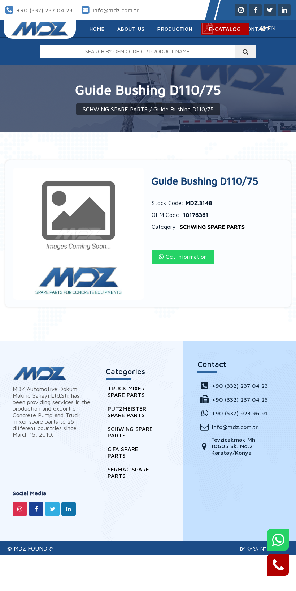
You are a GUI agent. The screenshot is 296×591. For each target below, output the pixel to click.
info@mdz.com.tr (116, 10)
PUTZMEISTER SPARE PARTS (127, 411)
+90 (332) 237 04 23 (45, 10)
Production (174, 29)
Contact (257, 29)
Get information (185, 256)
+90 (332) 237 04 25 (240, 399)
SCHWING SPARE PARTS (115, 109)
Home (97, 29)
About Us (131, 29)
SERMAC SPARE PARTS (128, 472)
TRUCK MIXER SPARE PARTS (126, 391)
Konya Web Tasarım (261, 549)
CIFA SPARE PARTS (123, 452)
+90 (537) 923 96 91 (239, 413)
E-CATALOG (225, 29)
